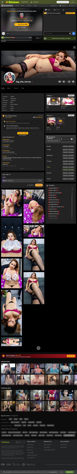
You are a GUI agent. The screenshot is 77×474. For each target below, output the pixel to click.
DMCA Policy (30, 449)
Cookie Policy (53, 472)
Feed (35, 5)
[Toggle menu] (2, 2)
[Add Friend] (69, 81)
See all (70, 95)
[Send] (73, 33)
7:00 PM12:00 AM (68, 146)
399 (50, 129)
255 (64, 108)
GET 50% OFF (71, 355)
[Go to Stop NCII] (31, 465)
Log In (72, 2)
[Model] (74, 47)
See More (22, 168)
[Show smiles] (70, 33)
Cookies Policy (30, 452)
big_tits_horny (5, 415)
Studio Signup (47, 447)
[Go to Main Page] (12, 2)
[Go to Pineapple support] (23, 464)
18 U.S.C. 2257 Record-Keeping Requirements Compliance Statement (61, 464)
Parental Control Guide (32, 455)
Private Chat (69, 13)
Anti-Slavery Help (31, 457)
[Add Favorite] (3, 33)
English (19, 442)
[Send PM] (73, 81)
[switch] (72, 139)
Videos (23, 5)
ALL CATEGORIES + (69, 435)
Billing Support (63, 447)
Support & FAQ (63, 444)
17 (58, 129)
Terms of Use (30, 447)
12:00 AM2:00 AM (68, 149)
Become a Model (47, 444)
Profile (17, 5)
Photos (29, 5)
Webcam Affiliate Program (49, 449)
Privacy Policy (30, 444)
